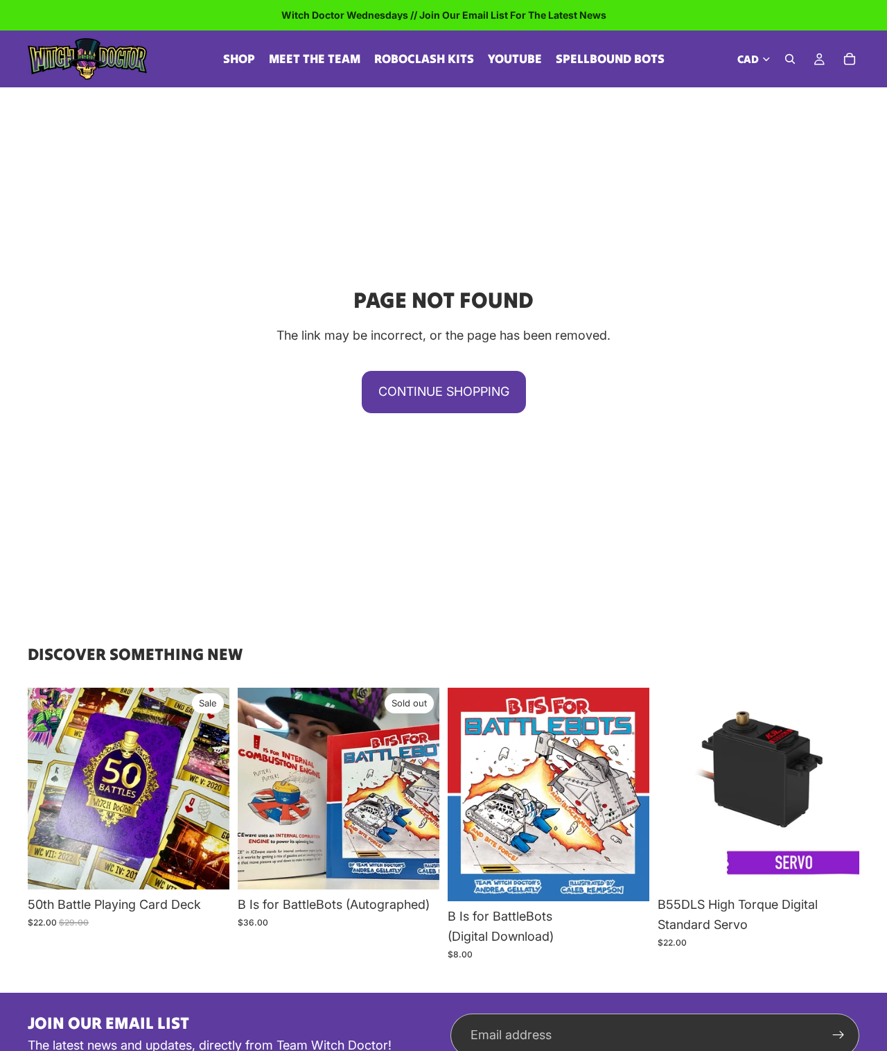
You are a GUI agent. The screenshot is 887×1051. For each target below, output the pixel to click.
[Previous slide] (258, 789)
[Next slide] (418, 789)
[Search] (790, 59)
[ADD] (207, 868)
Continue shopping (443, 391)
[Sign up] (838, 1035)
